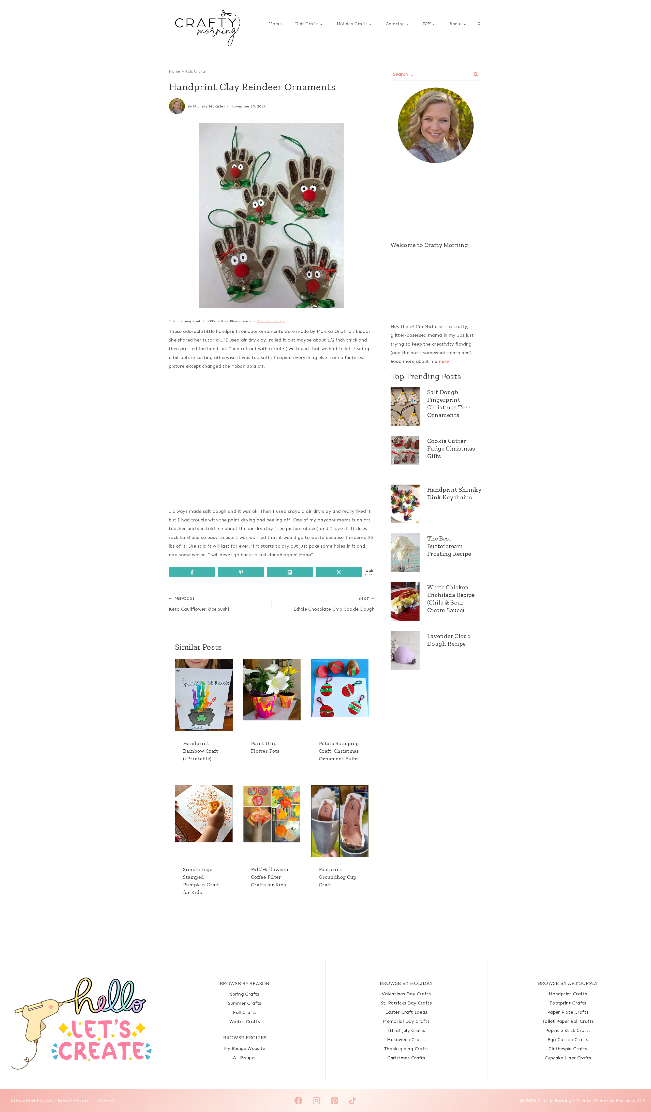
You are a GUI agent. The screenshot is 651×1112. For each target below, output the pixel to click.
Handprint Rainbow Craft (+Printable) (200, 751)
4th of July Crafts (406, 1030)
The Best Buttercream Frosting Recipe (449, 546)
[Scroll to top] (638, 1092)
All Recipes (244, 1057)
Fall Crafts (244, 1012)
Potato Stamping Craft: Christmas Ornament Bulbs (339, 751)
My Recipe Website (244, 1048)
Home (275, 23)
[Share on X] (339, 572)
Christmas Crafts (406, 1058)
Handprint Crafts (568, 994)
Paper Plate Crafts (567, 1012)
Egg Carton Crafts (568, 1039)
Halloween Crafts (406, 1039)
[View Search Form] (479, 24)
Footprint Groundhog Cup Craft (338, 877)
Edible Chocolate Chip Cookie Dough (334, 604)
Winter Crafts (244, 1021)
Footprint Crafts (568, 1003)
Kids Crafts (195, 71)
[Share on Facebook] (192, 572)
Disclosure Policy (271, 321)
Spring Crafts (244, 994)
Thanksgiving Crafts (406, 1049)
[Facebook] (298, 1100)
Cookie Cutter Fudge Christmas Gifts (451, 448)
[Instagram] (316, 1100)
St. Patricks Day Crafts (406, 1003)
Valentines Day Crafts (406, 994)
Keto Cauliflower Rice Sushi (199, 604)
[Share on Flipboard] (290, 572)
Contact (107, 1100)
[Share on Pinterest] (241, 572)
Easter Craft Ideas (406, 1012)
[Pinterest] (335, 1100)
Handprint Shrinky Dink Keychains (454, 493)
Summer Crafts (244, 1003)
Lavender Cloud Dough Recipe (449, 639)
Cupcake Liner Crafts (568, 1058)
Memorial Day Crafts (406, 1021)
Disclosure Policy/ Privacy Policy (50, 1100)
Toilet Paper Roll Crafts (568, 1021)
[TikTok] (352, 1100)
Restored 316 (630, 1100)
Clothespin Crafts (568, 1049)
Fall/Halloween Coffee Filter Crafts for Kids (269, 877)
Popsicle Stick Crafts (568, 1030)
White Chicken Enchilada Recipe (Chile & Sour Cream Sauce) (451, 598)
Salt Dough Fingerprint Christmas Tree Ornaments (448, 403)
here (444, 361)
